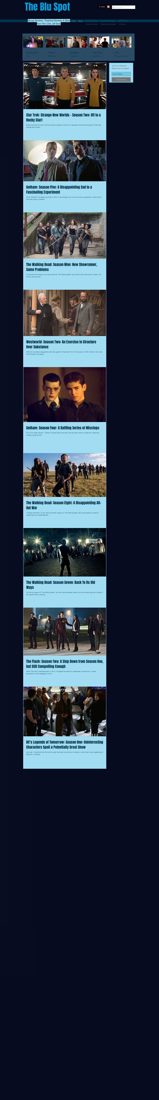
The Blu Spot (47, 7)
